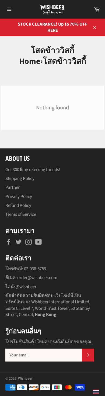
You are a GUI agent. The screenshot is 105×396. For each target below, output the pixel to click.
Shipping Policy (19, 178)
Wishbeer (25, 378)
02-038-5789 (35, 269)
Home (29, 61)
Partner (12, 187)
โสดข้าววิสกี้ (64, 61)
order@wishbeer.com (37, 278)
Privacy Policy (18, 196)
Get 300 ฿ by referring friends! (32, 169)
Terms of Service (20, 214)
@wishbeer (26, 287)
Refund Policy (18, 205)
